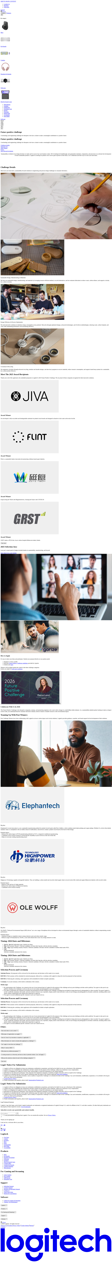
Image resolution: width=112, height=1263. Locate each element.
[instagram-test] (1, 1125)
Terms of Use (4, 1225)
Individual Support (9, 1186)
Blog (5, 1142)
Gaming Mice (7, 1163)
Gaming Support (8, 1187)
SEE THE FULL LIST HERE (9, 553)
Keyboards (7, 1156)
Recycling (6, 1146)
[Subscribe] (17, 1113)
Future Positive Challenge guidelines (18, 663)
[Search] (2, 122)
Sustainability (7, 1145)
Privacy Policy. (52, 1115)
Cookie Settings (25, 1225)
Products (3, 13)
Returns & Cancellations (10, 1193)
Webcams (6, 1159)
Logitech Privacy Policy (10, 1078)
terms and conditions (17, 669)
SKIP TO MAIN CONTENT (8, 1)
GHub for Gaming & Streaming (12, 1200)
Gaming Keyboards (9, 1165)
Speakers (6, 1160)
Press (5, 1143)
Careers (6, 1139)
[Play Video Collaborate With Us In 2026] (31, 687)
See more (3, 543)
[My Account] (2, 127)
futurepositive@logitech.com (36, 1080)
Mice (5, 1154)
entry (12, 664)
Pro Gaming (7, 1176)
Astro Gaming (7, 1175)
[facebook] (4, 1125)
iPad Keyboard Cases (9, 1162)
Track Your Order (8, 1192)
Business (6, 5)
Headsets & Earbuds (9, 1157)
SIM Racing (7, 1178)
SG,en (4, 11)
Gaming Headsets (8, 1166)
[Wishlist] (2, 124)
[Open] (2, 128)
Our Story (6, 1137)
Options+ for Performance (10, 1202)
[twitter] (3, 1125)
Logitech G (7, 4)
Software (3, 119)
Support (3, 10)
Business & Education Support (12, 1189)
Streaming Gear (8, 1179)
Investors (6, 1140)
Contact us (6, 1190)
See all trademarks (26, 1106)
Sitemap (32, 1225)
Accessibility (7, 1147)
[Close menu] (2, 15)
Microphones (7, 1168)
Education (6, 7)
